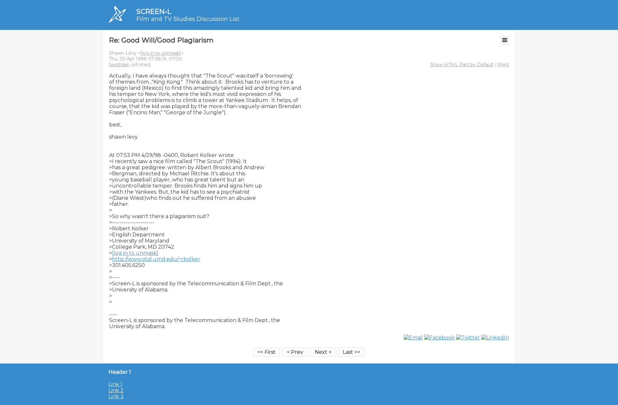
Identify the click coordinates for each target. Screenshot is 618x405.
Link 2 (116, 390)
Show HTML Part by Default (462, 65)
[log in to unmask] (160, 53)
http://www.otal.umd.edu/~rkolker (156, 259)
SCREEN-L (153, 11)
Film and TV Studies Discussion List (187, 19)
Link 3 (116, 396)
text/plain (119, 65)
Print (503, 65)
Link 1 (115, 384)
